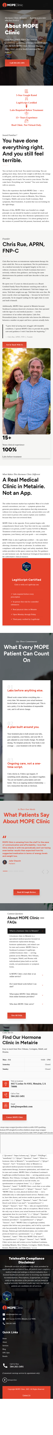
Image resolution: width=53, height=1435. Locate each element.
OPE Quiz (6, 1353)
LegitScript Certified (26, 102)
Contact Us (26, 1395)
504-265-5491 (18, 1096)
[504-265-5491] (5, 1095)
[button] (43, 872)
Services (5, 1346)
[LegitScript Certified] (26, 98)
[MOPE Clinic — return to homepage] (14, 5)
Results (4, 1356)
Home (4, 1338)
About (4, 1342)
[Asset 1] (12, 1307)
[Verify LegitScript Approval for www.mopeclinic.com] (26, 571)
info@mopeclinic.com (22, 1106)
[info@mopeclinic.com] (5, 1105)
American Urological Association (35, 554)
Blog (4, 1349)
